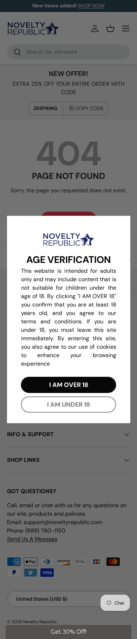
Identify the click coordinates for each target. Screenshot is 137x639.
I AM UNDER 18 (68, 404)
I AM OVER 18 (68, 385)
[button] (69, 632)
